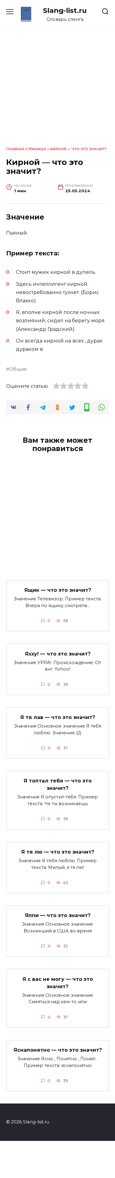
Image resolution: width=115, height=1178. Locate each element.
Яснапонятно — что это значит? (57, 1050)
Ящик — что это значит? (57, 590)
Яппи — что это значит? (57, 915)
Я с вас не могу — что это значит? (57, 982)
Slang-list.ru (65, 10)
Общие (18, 369)
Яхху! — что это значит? (57, 653)
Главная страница (26, 149)
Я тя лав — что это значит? (57, 717)
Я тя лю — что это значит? (57, 852)
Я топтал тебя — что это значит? (58, 784)
